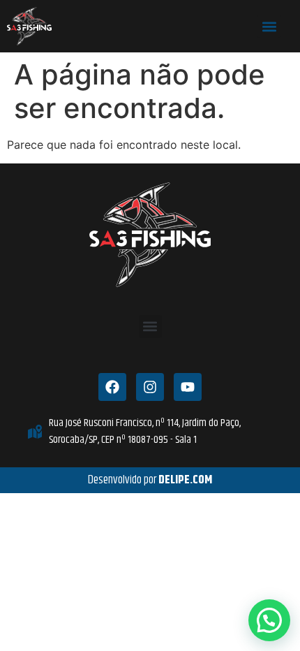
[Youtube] (188, 387)
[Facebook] (112, 387)
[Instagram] (150, 387)
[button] (268, 26)
